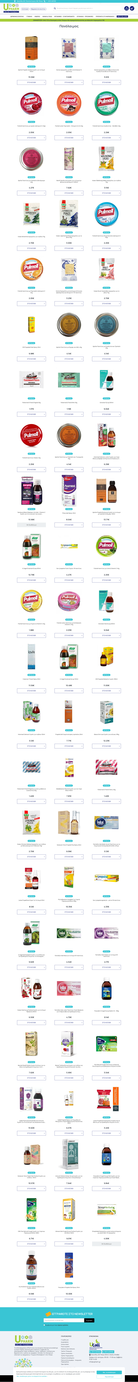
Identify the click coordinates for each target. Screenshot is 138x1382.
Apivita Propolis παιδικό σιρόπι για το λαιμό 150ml (31, 70)
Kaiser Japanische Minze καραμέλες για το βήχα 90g (69, 236)
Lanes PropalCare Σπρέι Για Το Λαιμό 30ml (31, 900)
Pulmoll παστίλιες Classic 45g (31, 458)
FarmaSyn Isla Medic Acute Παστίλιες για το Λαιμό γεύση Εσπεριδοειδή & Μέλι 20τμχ (106, 845)
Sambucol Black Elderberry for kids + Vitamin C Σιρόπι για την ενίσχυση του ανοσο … (31, 513)
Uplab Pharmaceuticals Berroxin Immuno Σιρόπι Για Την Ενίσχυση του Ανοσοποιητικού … (31, 1121)
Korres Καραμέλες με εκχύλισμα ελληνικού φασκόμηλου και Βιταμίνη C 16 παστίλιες (69, 292)
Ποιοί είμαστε (65, 1346)
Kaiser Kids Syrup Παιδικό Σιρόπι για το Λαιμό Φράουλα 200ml (31, 1011)
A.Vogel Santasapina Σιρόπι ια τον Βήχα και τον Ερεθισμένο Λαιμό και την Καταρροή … (31, 955)
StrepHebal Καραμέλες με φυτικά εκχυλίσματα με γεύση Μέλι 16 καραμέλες (106, 1232)
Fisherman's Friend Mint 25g (69, 402)
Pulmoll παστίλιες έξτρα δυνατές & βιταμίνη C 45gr (106, 236)
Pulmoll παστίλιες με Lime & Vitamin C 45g (106, 568)
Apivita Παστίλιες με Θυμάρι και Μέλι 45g (69, 347)
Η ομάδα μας (65, 1340)
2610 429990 (108, 1352)
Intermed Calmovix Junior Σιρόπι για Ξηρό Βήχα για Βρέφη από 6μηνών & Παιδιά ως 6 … (106, 457)
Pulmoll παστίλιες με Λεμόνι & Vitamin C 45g (31, 624)
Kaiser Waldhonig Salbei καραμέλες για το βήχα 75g (106, 181)
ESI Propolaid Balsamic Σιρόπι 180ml (106, 679)
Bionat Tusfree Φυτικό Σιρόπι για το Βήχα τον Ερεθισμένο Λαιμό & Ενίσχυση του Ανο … (69, 1066)
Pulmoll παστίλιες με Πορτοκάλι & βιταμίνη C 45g (31, 292)
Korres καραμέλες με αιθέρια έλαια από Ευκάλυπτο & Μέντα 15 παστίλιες (106, 70)
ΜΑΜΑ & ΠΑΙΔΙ (47, 16)
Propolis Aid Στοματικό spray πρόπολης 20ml (69, 734)
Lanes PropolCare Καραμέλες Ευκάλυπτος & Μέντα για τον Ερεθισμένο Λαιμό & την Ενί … (106, 1121)
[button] (55, 8)
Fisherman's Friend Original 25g (31, 402)
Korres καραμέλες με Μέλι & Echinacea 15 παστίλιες (69, 70)
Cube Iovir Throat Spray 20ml (31, 679)
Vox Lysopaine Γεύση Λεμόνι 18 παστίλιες (68, 568)
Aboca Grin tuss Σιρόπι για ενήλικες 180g (106, 734)
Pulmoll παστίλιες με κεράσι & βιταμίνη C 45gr (31, 126)
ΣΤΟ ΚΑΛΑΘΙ (31, 82)
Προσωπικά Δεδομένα (67, 1358)
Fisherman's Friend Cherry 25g (106, 789)
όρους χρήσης (63, 1325)
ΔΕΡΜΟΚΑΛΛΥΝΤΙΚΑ (17, 16)
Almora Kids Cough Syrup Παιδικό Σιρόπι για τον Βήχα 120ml (69, 1232)
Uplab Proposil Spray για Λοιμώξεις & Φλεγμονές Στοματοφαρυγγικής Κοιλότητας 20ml (69, 1121)
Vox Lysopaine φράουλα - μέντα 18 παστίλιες (106, 900)
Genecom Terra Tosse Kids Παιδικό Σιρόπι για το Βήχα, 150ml (31, 1176)
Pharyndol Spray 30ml (69, 513)
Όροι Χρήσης (65, 1364)
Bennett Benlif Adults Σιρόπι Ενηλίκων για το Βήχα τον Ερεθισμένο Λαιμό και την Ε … (31, 1066)
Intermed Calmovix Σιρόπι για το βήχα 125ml (31, 734)
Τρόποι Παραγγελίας (67, 1356)
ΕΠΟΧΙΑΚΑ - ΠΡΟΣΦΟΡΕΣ (85, 16)
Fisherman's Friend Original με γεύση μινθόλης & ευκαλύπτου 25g (31, 789)
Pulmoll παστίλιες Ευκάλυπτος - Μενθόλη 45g (106, 126)
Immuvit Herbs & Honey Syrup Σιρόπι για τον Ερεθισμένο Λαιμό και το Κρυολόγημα (68, 1176)
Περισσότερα (109, 1377)
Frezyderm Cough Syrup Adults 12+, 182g (106, 1011)
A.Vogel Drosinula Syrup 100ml (69, 679)
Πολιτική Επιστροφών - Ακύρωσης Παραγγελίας (71, 1361)
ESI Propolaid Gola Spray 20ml (31, 347)
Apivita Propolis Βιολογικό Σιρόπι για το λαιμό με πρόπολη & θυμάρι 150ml (106, 513)
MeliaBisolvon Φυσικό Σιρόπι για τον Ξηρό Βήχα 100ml (69, 789)
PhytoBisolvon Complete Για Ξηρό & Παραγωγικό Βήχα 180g (69, 900)
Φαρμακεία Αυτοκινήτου (38, 9)
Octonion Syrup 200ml (106, 402)
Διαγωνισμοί (65, 1344)
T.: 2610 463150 (51, 1)
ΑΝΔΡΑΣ (37, 16)
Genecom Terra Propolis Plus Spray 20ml (69, 845)
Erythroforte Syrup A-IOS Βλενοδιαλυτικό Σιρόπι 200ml (31, 1287)
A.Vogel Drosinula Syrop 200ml (31, 568)
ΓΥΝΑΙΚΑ (29, 16)
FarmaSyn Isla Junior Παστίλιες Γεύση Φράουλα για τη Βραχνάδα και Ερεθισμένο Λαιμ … (69, 1011)
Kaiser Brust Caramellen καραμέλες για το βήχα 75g (106, 292)
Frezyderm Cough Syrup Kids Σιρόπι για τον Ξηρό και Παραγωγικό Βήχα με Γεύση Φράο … (106, 1176)
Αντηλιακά (25, 9)
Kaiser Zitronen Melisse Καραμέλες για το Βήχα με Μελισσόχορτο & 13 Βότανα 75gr (31, 845)
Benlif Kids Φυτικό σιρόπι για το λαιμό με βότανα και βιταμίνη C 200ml (69, 181)
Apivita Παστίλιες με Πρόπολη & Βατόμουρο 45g (31, 181)
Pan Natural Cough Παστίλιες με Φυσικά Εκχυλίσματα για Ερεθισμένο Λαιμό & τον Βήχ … (106, 1066)
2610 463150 (96, 1352)
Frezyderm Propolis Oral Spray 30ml (69, 1287)
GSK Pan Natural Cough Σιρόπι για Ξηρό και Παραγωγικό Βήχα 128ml (31, 1232)
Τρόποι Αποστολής (66, 1353)
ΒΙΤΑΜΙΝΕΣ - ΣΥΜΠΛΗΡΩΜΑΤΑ (64, 16)
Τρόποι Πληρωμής (66, 1351)
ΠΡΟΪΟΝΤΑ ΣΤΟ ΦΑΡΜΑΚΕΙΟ (105, 16)
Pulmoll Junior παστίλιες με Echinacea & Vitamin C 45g (69, 623)
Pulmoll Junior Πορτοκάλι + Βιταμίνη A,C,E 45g (69, 126)
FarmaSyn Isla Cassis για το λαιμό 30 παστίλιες (106, 955)
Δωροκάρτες (65, 1342)
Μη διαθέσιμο (31, 525)
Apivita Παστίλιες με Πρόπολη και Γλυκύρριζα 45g (69, 457)
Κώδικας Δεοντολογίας (68, 1349)
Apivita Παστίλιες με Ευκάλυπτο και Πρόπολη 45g (106, 347)
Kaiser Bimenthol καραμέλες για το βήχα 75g (31, 236)
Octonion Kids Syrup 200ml (106, 624)
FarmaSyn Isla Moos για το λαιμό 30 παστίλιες (69, 955)
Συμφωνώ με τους (56, 1325)
